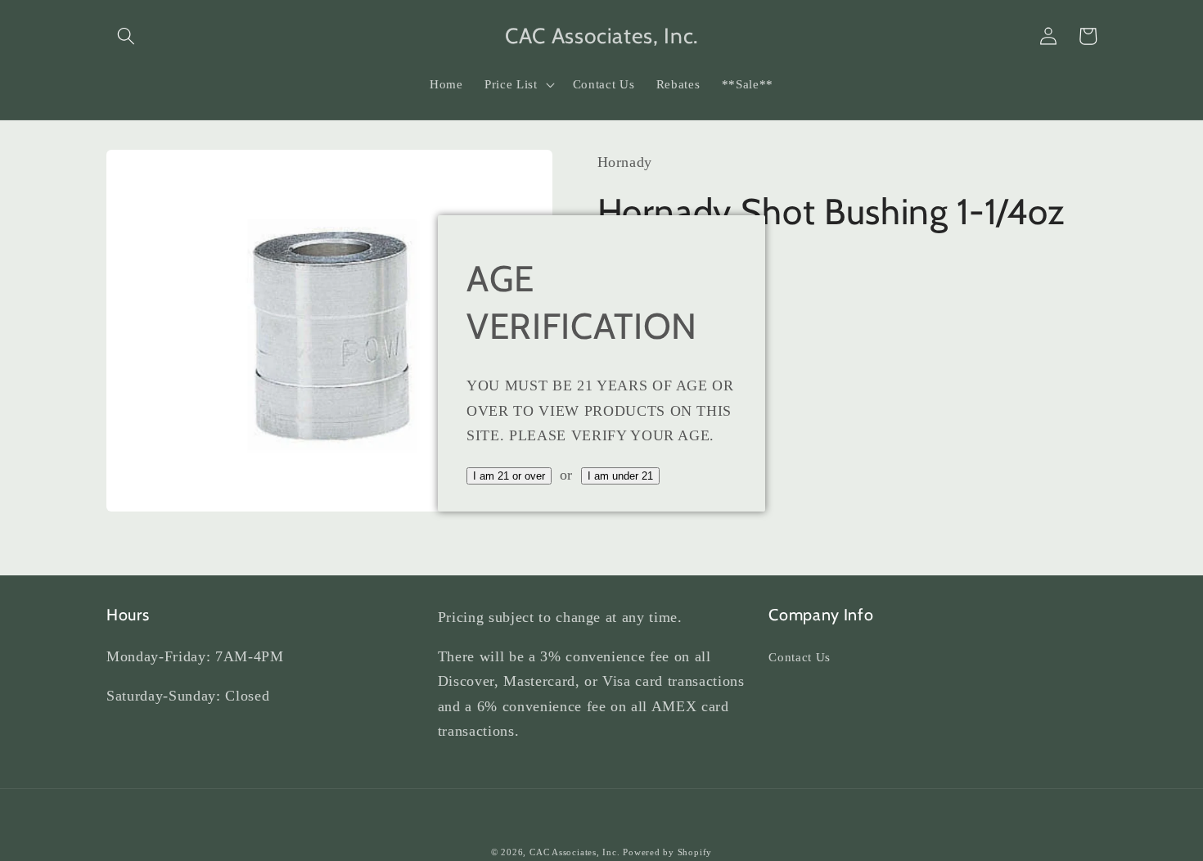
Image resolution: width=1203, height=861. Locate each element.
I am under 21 (620, 476)
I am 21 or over (509, 476)
